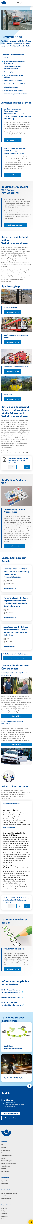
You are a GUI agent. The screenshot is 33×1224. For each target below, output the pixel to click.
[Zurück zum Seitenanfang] (29, 1086)
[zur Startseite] (3, 2)
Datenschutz (5, 1181)
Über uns (4, 1145)
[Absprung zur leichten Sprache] (18, 3)
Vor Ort (3, 1148)
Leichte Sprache (6, 1199)
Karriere (3, 1153)
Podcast (3, 1219)
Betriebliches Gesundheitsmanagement (13, 1047)
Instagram (4, 1211)
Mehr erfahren (8, 827)
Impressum (4, 1184)
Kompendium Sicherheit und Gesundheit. (13, 453)
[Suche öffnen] (25, 3)
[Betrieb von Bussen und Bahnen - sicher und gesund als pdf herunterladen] (27, 467)
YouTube (4, 1214)
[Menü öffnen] (30, 3)
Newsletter (4, 1216)
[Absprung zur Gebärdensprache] (21, 3)
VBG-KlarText (5, 1166)
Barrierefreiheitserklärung (9, 1193)
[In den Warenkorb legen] (19, 467)
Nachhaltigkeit (5, 1171)
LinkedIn (4, 1208)
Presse (3, 1158)
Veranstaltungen (6, 1161)
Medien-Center (5, 1150)
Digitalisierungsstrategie (8, 1163)
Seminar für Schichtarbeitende (14, 1078)
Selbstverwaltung (6, 1155)
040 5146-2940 (11, 1102)
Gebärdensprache (6, 1196)
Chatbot (3, 1169)
